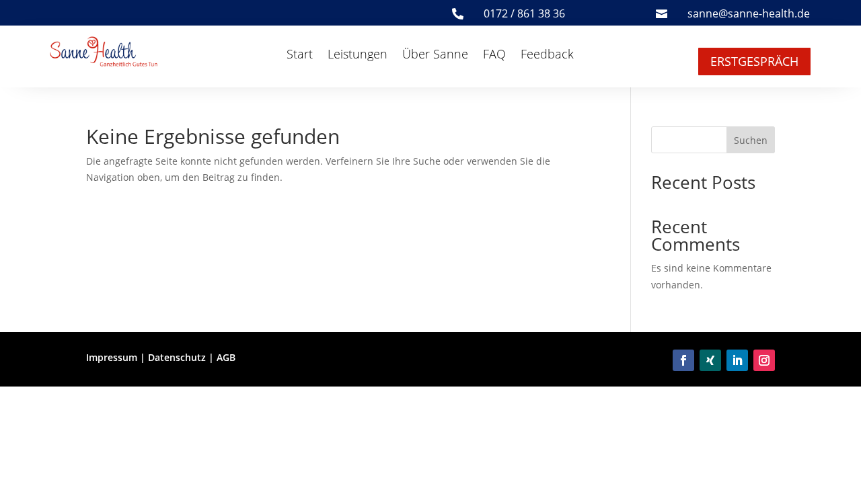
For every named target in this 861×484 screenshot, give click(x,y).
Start (300, 55)
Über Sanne (435, 55)
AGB (226, 357)
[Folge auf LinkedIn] (737, 360)
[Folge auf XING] (710, 360)
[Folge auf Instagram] (764, 360)
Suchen (751, 140)
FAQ (494, 55)
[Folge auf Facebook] (683, 360)
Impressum (111, 357)
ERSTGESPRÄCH (754, 61)
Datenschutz (177, 357)
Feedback (547, 55)
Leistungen (357, 55)
